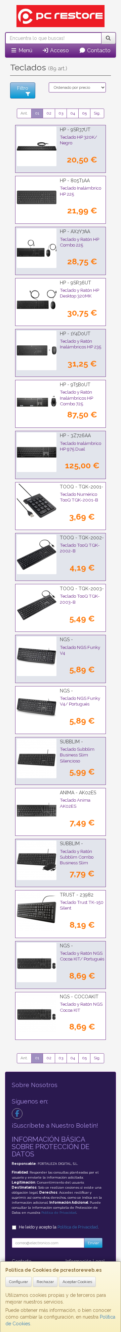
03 (60, 113)
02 (48, 113)
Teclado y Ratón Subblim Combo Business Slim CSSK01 (76, 860)
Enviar (93, 1243)
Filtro (22, 88)
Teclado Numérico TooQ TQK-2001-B (79, 497)
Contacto (98, 50)
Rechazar (45, 1281)
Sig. (97, 113)
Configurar (18, 1281)
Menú (24, 50)
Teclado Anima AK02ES (75, 802)
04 (72, 113)
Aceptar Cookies (77, 1281)
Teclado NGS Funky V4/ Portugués (80, 701)
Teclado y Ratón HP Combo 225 (79, 242)
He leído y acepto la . (59, 1226)
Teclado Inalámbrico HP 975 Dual (80, 446)
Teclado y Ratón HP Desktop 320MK (79, 292)
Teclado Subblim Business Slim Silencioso (77, 754)
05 (84, 113)
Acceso (59, 50)
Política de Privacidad (58, 1212)
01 (37, 113)
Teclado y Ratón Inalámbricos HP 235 (80, 343)
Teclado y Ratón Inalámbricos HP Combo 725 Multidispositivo (76, 400)
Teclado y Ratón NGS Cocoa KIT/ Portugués (82, 955)
